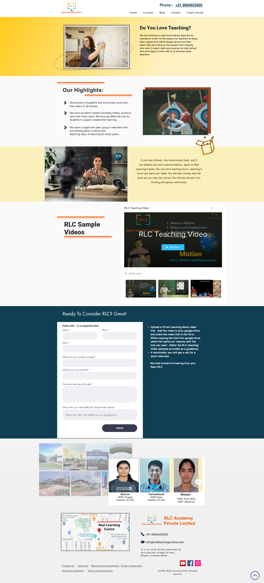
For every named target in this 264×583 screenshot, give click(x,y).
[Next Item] (198, 482)
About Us (83, 565)
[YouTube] (183, 563)
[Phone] (143, 534)
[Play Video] (141, 288)
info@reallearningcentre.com (165, 542)
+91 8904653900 (188, 5)
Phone (105, 330)
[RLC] (198, 563)
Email (65, 343)
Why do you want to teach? (75, 370)
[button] (148, 13)
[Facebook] (190, 563)
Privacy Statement (131, 565)
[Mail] (143, 542)
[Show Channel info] (219, 208)
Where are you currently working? (78, 357)
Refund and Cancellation (105, 565)
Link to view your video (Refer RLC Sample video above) (88, 407)
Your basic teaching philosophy (76, 384)
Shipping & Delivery (73, 570)
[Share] (212, 208)
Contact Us (68, 565)
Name (65, 330)
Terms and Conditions (100, 570)
